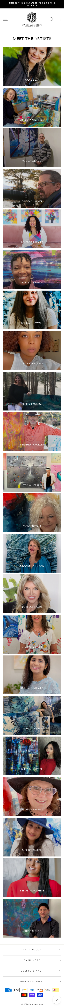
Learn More (31, 960)
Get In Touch (31, 949)
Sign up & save (31, 981)
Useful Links (31, 970)
